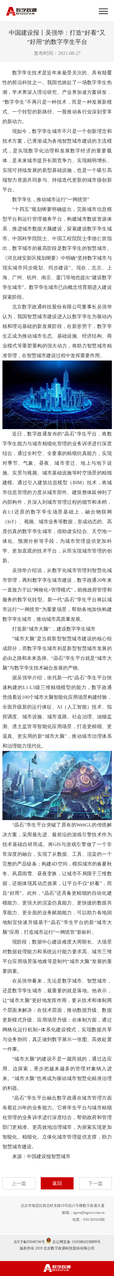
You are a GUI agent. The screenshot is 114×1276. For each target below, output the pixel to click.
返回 (57, 1183)
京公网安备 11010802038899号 (76, 1242)
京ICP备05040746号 (29, 1242)
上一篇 (19, 1183)
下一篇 (95, 1183)
